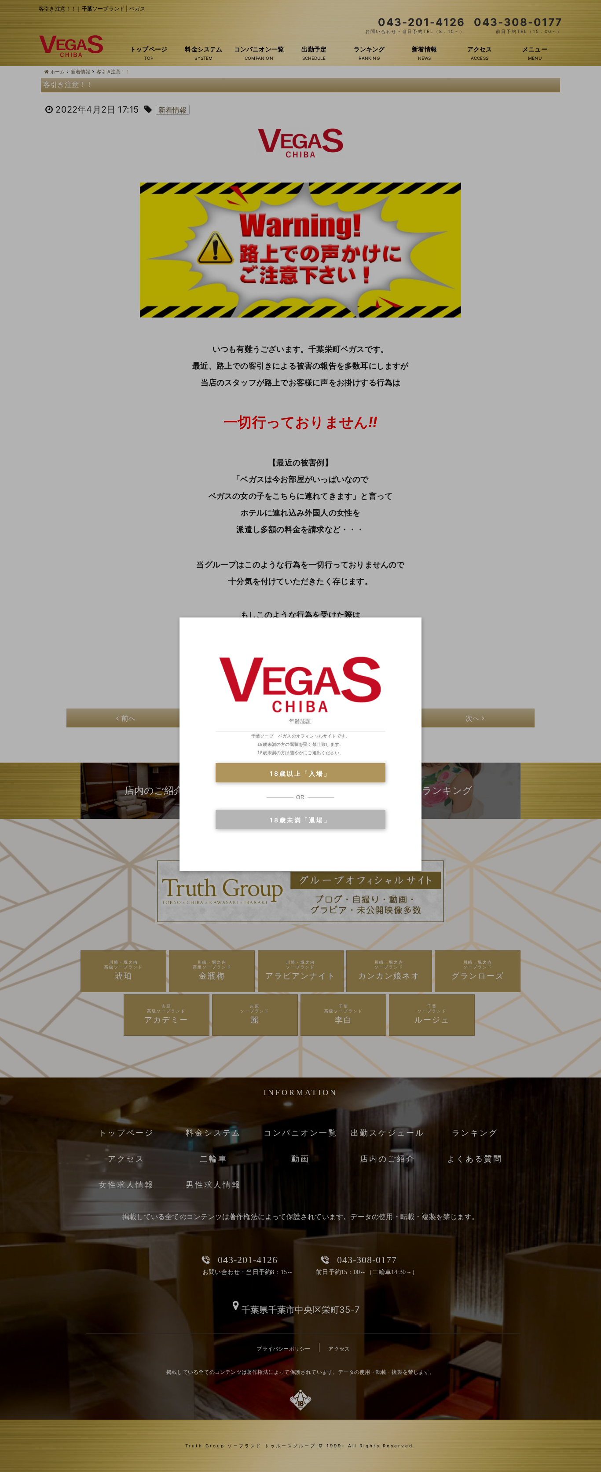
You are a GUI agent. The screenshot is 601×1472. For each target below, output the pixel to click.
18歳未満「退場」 (300, 820)
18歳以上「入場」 (300, 773)
